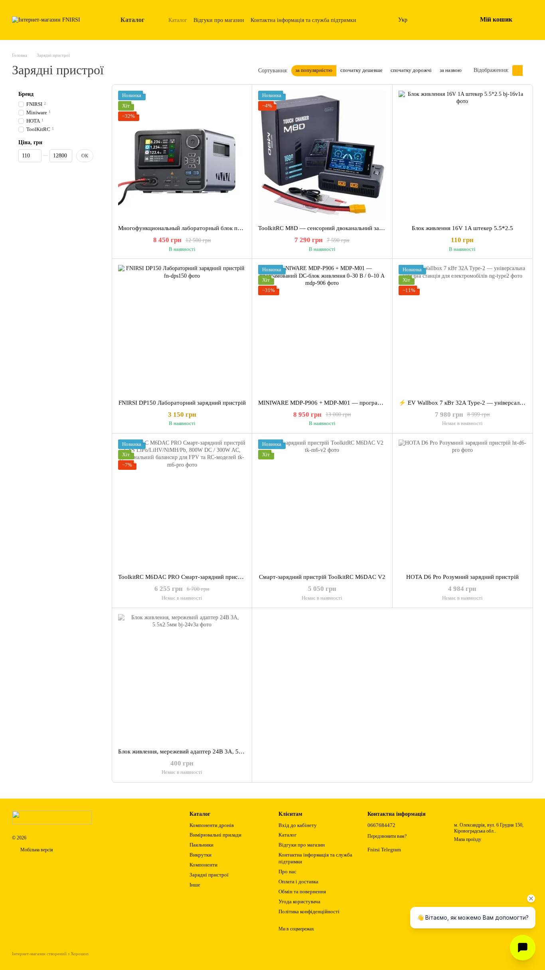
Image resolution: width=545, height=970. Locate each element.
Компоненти (203, 865)
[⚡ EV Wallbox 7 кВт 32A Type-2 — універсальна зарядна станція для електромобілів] (462, 329)
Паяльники (201, 845)
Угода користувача (299, 901)
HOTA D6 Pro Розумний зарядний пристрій (462, 577)
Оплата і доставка (298, 882)
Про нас (287, 872)
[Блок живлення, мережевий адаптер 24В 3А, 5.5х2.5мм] (182, 678)
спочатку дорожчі (411, 70)
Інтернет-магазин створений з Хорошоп (50, 953)
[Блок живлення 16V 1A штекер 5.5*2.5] (462, 155)
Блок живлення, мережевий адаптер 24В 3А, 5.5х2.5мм (190, 751)
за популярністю (313, 70)
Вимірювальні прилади (215, 835)
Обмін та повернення (302, 891)
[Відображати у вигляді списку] (528, 70)
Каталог (177, 20)
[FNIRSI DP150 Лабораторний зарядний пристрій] (182, 329)
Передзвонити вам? (387, 836)
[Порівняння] (429, 20)
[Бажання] (449, 20)
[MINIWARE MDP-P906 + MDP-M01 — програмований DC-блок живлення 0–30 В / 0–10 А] (322, 329)
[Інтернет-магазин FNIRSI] (52, 817)
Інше (195, 885)
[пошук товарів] (379, 20)
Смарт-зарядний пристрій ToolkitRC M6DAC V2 (322, 577)
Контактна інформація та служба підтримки (303, 20)
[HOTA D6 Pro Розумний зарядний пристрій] (462, 503)
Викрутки (200, 855)
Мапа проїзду (467, 839)
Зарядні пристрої (209, 875)
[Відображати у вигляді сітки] (517, 70)
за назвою (451, 70)
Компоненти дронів (212, 825)
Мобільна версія (36, 850)
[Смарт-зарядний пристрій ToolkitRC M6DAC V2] (322, 503)
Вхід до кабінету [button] (297, 825)
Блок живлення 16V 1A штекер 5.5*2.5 (462, 228)
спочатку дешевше (361, 70)
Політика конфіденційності (309, 911)
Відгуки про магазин (219, 20)
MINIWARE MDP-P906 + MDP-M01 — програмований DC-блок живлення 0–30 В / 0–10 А (376, 403)
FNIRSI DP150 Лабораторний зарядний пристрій (182, 403)
